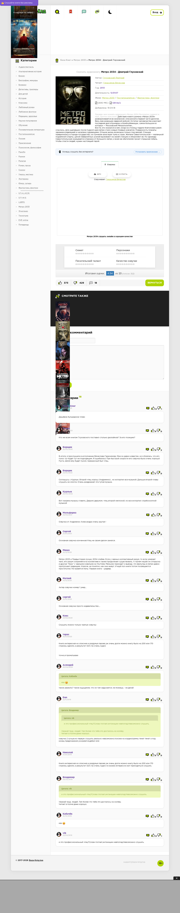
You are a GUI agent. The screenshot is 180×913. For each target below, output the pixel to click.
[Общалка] (84, 12)
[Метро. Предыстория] (63, 390)
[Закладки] (70, 12)
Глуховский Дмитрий (113, 78)
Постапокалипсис (126, 98)
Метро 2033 (80, 60)
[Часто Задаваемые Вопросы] (97, 12)
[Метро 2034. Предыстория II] (63, 331)
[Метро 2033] (63, 311)
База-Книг (65, 60)
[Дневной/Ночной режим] (110, 12)
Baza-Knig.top (36, 860)
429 (81, 283)
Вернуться (155, 283)
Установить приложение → (147, 152)
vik (64, 833)
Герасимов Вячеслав (114, 83)
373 (65, 283)
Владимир (69, 777)
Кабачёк (67, 814)
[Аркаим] (63, 350)
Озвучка (111, 164)
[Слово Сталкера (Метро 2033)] (63, 370)
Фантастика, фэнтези (148, 98)
